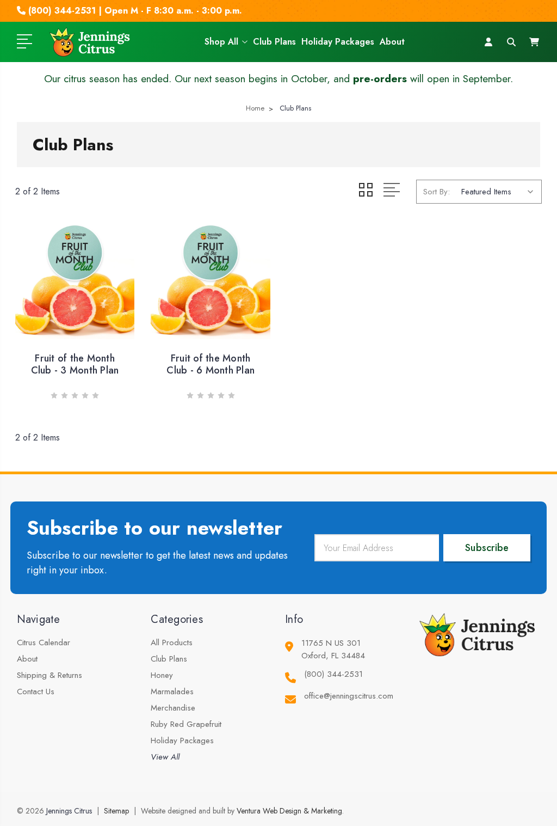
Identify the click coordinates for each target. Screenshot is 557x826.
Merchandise (173, 708)
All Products (172, 642)
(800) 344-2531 (333, 674)
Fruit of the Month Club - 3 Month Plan (75, 364)
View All (165, 757)
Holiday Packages (337, 42)
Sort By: (436, 192)
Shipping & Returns (49, 675)
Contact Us (35, 691)
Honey (162, 675)
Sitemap (116, 810)
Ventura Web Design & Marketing (289, 810)
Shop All (221, 42)
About (392, 42)
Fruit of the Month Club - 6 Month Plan (210, 364)
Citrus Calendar (43, 642)
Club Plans (274, 42)
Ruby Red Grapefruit (186, 724)
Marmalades (172, 691)
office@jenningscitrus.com (348, 696)
